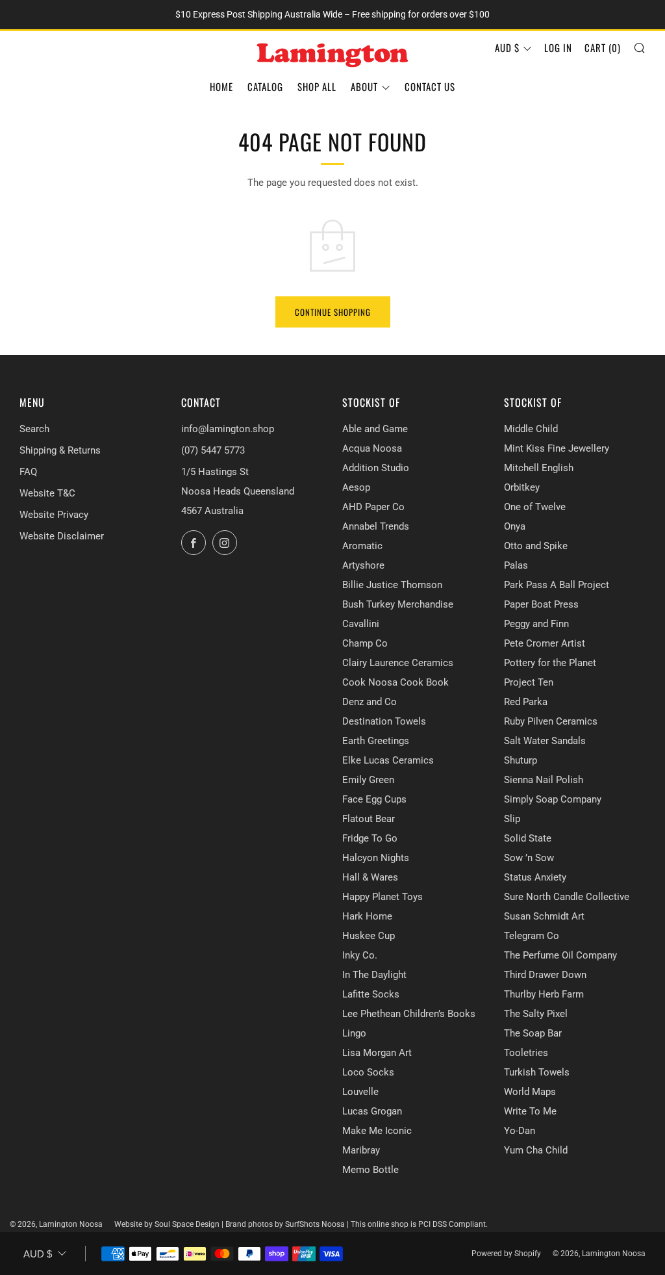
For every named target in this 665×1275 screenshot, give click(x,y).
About (364, 86)
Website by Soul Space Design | (169, 1224)
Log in (558, 47)
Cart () (602, 47)
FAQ (28, 472)
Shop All (316, 86)
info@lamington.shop (227, 429)
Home (221, 86)
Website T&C (47, 493)
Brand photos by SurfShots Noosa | (288, 1224)
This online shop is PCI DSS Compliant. (419, 1224)
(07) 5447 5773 (213, 450)
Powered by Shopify (506, 1253)
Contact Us (430, 86)
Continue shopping (333, 311)
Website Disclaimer (61, 536)
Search (34, 429)
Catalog (265, 86)
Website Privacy (53, 515)
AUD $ (507, 47)
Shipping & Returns (60, 450)
